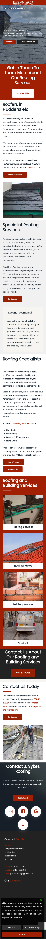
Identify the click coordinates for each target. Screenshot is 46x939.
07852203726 (17, 866)
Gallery (9, 41)
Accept (22, 934)
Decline (11, 927)
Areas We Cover (27, 41)
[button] (42, 8)
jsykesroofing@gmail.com (22, 873)
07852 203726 (26, 3)
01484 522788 (26, 2)
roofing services (21, 423)
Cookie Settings (32, 927)
